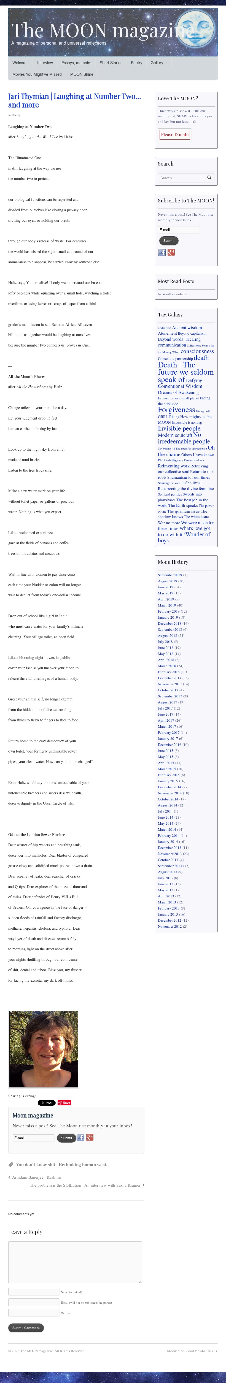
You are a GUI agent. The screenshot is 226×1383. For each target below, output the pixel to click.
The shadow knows (182, 513)
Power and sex (194, 460)
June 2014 (165, 817)
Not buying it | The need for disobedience (182, 448)
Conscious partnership (175, 358)
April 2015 (166, 762)
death (201, 357)
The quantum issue (183, 511)
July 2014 (165, 811)
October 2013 (168, 859)
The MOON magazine (103, 29)
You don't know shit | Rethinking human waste (62, 1164)
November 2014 (170, 793)
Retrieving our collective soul (183, 468)
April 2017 (166, 720)
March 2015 (167, 768)
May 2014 (165, 823)
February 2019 (169, 611)
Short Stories (111, 62)
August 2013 (167, 871)
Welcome (20, 62)
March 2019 (167, 605)
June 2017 (165, 714)
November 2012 (170, 926)
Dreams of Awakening (178, 392)
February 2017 (169, 732)
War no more (169, 522)
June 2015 (165, 750)
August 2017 (167, 702)
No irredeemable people (184, 437)
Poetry (136, 62)
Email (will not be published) (86, 1302)
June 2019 (165, 586)
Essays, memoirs (76, 62)
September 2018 (170, 629)
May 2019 (165, 593)
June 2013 (165, 883)
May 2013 (165, 889)
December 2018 (169, 623)
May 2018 (165, 653)
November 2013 (170, 853)
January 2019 (168, 617)
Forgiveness (176, 409)
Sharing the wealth (171, 483)
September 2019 (170, 574)
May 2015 (165, 756)
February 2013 (169, 908)
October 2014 (168, 799)
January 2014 (168, 841)
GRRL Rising (168, 416)
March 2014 (167, 829)
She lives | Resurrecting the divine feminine (186, 485)
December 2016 (169, 744)
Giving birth (203, 411)
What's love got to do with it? (184, 531)
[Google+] (90, 1137)
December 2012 (169, 920)
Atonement (167, 333)
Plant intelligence (170, 460)
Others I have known (197, 454)
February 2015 (169, 774)
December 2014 (169, 786)
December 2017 (169, 677)
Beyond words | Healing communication (179, 342)
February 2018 (169, 671)
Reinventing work (174, 465)
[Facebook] (80, 1137)
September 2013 (170, 865)
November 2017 (170, 683)
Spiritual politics (170, 494)
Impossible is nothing (187, 422)
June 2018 (165, 647)
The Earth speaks (183, 505)
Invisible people (179, 427)
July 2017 (165, 708)
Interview (45, 62)
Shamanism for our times (188, 477)
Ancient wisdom (187, 327)
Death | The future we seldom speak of (186, 371)
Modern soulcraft (175, 435)
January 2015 (168, 780)
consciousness (197, 351)
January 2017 (168, 738)
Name (71, 1292)
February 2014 (169, 835)
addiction (164, 328)
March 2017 (167, 726)
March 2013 (167, 902)
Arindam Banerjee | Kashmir (36, 1177)
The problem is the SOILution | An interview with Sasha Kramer (85, 1185)
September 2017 (170, 696)
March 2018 (167, 665)
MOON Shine (81, 74)
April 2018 (166, 659)
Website (66, 1313)
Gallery (157, 62)
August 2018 (167, 635)
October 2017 (168, 690)
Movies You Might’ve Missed (37, 74)
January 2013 (168, 914)
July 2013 (165, 877)
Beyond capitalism (192, 333)
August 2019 (167, 580)
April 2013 (166, 896)
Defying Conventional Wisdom (180, 383)
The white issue (196, 516)
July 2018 (165, 641)
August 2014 (167, 805)
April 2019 (166, 599)
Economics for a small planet (178, 398)
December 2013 (169, 847)
